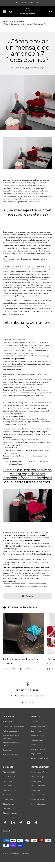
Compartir (30, 596)
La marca (34, 722)
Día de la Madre (9, 772)
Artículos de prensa (38, 749)
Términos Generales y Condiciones (11, 736)
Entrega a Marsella (38, 786)
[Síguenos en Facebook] (5, 823)
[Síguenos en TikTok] (36, 823)
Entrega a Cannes (37, 799)
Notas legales (8, 722)
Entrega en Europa (37, 777)
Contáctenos (7, 750)
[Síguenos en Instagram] (13, 823)
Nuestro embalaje (37, 735)
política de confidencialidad (13, 726)
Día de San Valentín (10, 813)
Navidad (6, 808)
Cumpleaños (8, 786)
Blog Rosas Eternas (17, 21)
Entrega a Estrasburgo (39, 804)
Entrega (33, 744)
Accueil (5, 21)
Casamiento (7, 781)
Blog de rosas (36, 754)
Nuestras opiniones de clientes (11, 744)
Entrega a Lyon (36, 790)
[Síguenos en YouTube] (28, 823)
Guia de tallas (36, 731)
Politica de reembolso (11, 731)
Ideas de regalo (9, 777)
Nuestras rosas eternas (39, 726)
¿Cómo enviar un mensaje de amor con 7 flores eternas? (24, 24)
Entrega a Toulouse (38, 795)
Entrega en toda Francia (40, 772)
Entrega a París (36, 781)
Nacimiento (7, 795)
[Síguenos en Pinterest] (21, 823)
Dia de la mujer (9, 804)
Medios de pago (37, 740)
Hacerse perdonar (9, 790)
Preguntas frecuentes (11, 754)
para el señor (8, 799)
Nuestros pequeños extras (40, 758)
